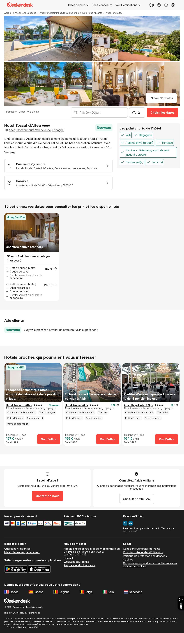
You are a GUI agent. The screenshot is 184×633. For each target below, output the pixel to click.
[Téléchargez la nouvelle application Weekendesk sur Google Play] (15, 569)
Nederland (135, 592)
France (14, 592)
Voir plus (9, 152)
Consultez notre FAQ (136, 499)
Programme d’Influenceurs (79, 565)
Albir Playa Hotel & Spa (138, 405)
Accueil (8, 13)
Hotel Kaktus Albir (76, 405)
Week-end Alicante (92, 13)
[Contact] (158, 5)
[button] (8, 232)
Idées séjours (76, 5)
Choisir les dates (162, 112)
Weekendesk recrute (76, 561)
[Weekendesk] (20, 5)
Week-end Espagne (25, 13)
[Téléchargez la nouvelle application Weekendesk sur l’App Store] (39, 569)
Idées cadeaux (102, 5)
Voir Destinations (126, 5)
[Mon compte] (173, 5)
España (38, 592)
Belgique (64, 592)
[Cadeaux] (166, 5)
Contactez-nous (47, 496)
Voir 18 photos (163, 98)
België (89, 592)
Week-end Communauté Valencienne (59, 13)
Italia (111, 592)
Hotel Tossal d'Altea (19, 405)
